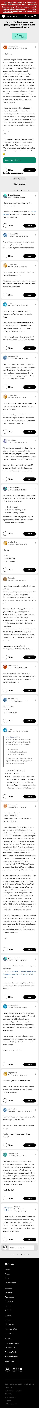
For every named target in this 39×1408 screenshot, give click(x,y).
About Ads (18, 1391)
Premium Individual (12, 1343)
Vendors (8, 1310)
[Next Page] (31, 190)
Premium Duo (10, 1348)
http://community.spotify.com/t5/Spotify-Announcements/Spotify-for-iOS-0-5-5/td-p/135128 (19, 974)
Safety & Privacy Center (16, 1384)
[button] (35, 47)
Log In (30, 16)
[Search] (25, 16)
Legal (6, 1384)
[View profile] (5, 47)
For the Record (10, 1282)
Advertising (9, 1301)
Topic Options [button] (19, 179)
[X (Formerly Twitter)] (14, 1369)
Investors (8, 1306)
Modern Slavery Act (10, 1397)
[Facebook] (20, 1369)
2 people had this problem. (13, 173)
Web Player (9, 1324)
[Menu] (35, 16)
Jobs (7, 1278)
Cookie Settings (9, 1391)
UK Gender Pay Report (11, 1404)
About (7, 1274)
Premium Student (11, 1356)
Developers (9, 1297)
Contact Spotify (10, 1333)
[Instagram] (7, 1369)
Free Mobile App (11, 1329)
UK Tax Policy (8, 1400)
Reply (30, 170)
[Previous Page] (7, 190)
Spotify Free (9, 1361)
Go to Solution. (15, 160)
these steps (8, 11)
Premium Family (11, 1352)
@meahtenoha (11, 737)
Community (11, 16)
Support (8, 1320)
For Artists (8, 1293)
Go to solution (20, 37)
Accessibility (8, 1394)
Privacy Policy (8, 1387)
